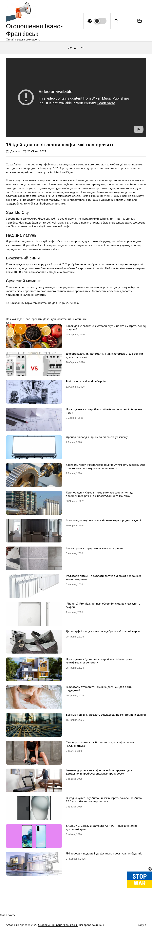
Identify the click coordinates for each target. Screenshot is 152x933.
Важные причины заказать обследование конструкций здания (106, 714)
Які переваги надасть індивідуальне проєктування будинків (104, 853)
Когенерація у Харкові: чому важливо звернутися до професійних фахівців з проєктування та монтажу (99, 494)
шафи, (77, 319)
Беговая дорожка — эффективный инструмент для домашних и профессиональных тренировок (99, 772)
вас (28, 319)
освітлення (64, 319)
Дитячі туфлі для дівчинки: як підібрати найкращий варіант (104, 631)
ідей (21, 319)
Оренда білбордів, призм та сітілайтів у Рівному (97, 437)
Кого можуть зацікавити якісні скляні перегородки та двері (103, 520)
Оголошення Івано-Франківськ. (58, 924)
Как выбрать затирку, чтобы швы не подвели (94, 548)
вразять (37, 319)
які (84, 319)
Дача (13, 151)
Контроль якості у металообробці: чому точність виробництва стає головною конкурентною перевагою (105, 466)
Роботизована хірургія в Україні (86, 381)
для (53, 319)
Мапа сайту (7, 915)
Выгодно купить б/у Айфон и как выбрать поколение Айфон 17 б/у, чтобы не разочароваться (104, 799)
